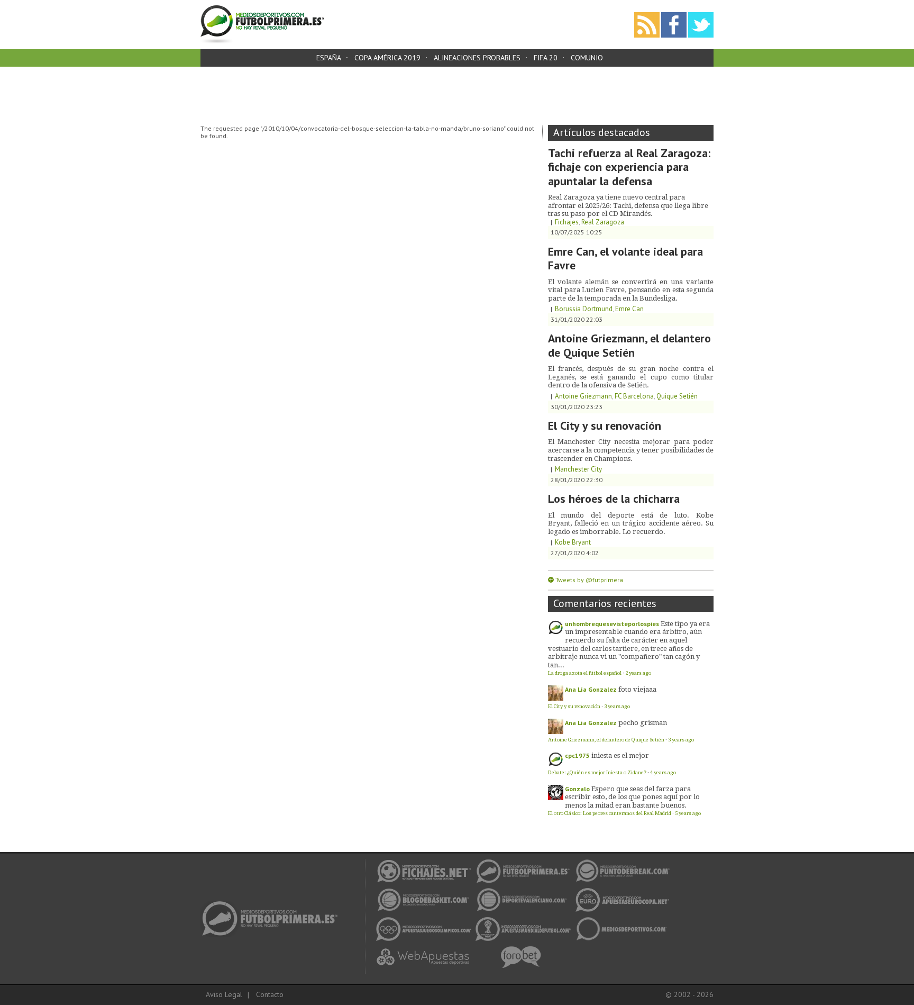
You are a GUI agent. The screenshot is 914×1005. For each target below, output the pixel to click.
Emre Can (629, 308)
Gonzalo (577, 789)
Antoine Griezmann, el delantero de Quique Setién (629, 345)
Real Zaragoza (602, 222)
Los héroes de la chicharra (614, 498)
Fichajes (567, 222)
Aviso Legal (224, 994)
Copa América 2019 (387, 57)
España (328, 57)
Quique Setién (677, 396)
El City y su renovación (604, 425)
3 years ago (617, 706)
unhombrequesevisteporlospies (612, 624)
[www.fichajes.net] (273, 904)
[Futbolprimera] (262, 9)
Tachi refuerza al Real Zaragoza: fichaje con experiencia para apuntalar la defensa (629, 167)
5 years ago (688, 813)
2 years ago (638, 673)
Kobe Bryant (573, 542)
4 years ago (663, 772)
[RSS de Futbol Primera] (647, 16)
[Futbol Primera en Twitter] (701, 16)
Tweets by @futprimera (589, 580)
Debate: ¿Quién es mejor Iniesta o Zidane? (597, 772)
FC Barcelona (634, 396)
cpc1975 (577, 755)
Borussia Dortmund (584, 308)
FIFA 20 (545, 57)
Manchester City (578, 469)
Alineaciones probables (477, 57)
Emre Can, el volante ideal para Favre (625, 258)
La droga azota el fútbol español (584, 673)
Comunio (587, 57)
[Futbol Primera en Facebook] (674, 16)
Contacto (270, 994)
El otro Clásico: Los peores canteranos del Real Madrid (609, 813)
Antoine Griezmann (583, 396)
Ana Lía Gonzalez (591, 689)
